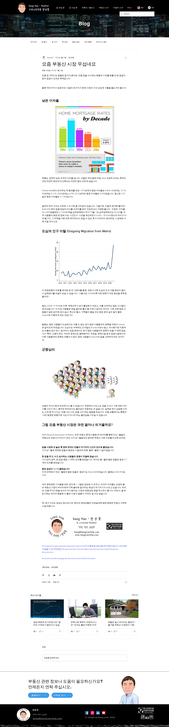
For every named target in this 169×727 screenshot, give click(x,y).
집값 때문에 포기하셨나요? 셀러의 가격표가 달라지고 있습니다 (46, 623)
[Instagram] (92, 713)
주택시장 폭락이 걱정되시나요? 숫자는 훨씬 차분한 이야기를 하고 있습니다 (84, 623)
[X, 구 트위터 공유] (49, 575)
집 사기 (54, 42)
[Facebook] (87, 713)
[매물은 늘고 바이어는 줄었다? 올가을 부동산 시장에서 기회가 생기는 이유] (121, 608)
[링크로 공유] (60, 575)
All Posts (33, 42)
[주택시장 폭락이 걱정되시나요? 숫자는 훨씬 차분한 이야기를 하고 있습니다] (84, 608)
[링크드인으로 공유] (54, 575)
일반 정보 (76, 42)
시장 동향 (88, 42)
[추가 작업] (125, 57)
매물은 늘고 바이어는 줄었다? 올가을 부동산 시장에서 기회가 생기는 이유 (121, 623)
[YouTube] (103, 713)
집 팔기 (44, 42)
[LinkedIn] (98, 713)
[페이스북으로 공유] (43, 575)
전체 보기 (135, 595)
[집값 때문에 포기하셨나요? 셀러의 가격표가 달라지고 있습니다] (47, 608)
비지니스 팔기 (101, 42)
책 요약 (65, 42)
